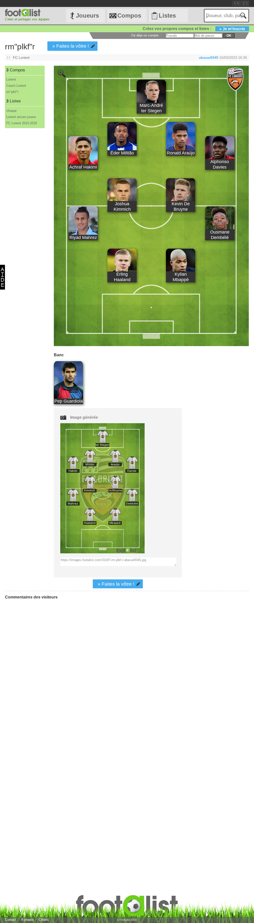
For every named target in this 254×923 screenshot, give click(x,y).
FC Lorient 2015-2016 (21, 123)
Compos (129, 15)
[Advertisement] (24, 210)
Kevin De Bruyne (181, 206)
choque (11, 111)
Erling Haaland (122, 276)
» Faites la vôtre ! (70, 46)
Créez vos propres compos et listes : (194, 29)
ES (245, 3)
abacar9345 (208, 58)
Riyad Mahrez (83, 237)
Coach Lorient (16, 86)
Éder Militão (122, 152)
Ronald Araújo (181, 152)
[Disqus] (42, 665)
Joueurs (87, 15)
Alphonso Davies (219, 164)
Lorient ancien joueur (21, 117)
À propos (27, 920)
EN (237, 3)
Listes (167, 15)
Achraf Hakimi (83, 167)
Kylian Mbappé (181, 276)
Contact (10, 920)
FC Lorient (21, 58)
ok (228, 35)
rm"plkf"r (12, 92)
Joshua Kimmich (122, 206)
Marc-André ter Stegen (151, 108)
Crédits (44, 920)
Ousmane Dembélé (219, 234)
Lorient (11, 79)
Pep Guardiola (68, 401)
